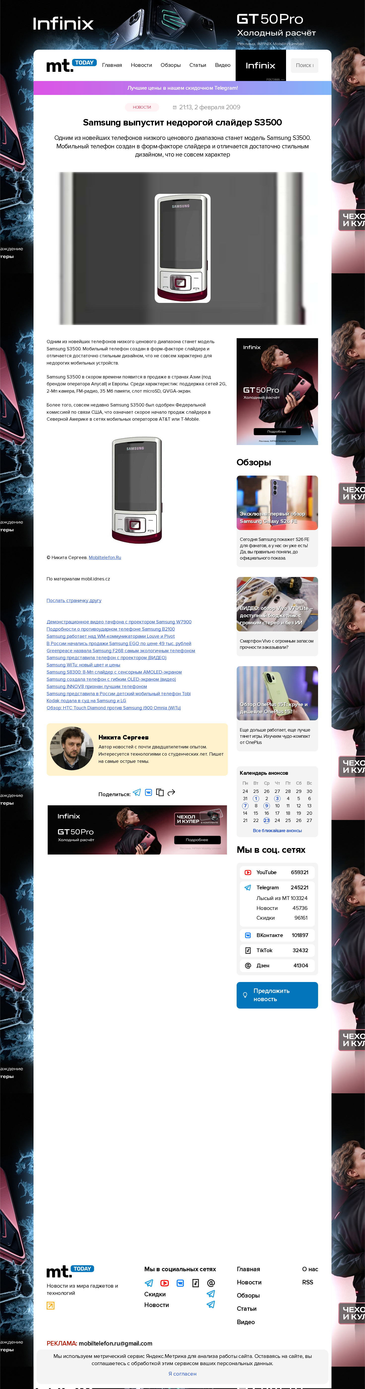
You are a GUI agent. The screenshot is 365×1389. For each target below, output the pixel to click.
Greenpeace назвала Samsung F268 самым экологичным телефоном (121, 651)
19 (299, 813)
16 (267, 813)
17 (277, 813)
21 (245, 820)
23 (267, 820)
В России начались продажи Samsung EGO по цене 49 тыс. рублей (119, 644)
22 (256, 820)
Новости (142, 107)
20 (309, 813)
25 (256, 791)
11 (288, 806)
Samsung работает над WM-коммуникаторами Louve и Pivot (111, 636)
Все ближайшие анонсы (277, 831)
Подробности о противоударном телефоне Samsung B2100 (111, 629)
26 (266, 791)
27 (277, 791)
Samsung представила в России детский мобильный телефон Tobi (119, 694)
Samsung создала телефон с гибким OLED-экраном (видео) (111, 679)
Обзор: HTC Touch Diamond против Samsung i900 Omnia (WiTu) (114, 708)
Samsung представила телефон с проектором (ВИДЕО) (106, 658)
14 (245, 813)
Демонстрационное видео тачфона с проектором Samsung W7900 (119, 622)
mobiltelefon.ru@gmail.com (115, 1344)
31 (245, 799)
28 (288, 791)
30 (309, 791)
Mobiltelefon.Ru (105, 558)
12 (299, 806)
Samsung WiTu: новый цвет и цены (83, 665)
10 (277, 806)
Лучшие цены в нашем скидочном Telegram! (182, 87)
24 (245, 791)
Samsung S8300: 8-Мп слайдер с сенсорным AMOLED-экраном (114, 672)
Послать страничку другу (74, 601)
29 (298, 791)
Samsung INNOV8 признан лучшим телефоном (97, 687)
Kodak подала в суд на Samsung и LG (86, 701)
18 (288, 813)
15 (256, 813)
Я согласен (183, 1373)
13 (309, 806)
